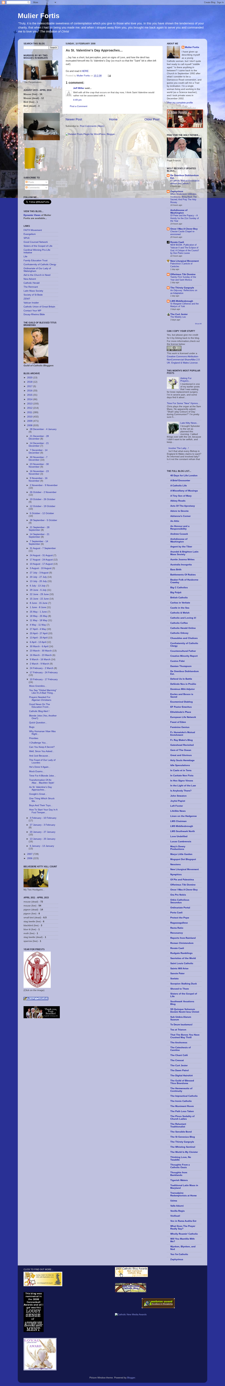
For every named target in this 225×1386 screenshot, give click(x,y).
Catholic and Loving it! (183, 618)
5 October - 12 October (42, 513)
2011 (30, 412)
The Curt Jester (179, 314)
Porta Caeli (176, 912)
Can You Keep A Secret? (42, 747)
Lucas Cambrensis (180, 841)
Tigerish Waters (179, 1180)
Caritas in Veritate (180, 602)
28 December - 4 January (43, 429)
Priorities (33, 738)
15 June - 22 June (39, 599)
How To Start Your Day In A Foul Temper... (43, 811)
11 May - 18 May (39, 620)
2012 (30, 408)
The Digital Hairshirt (181, 1075)
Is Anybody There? (181, 790)
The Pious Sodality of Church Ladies (182, 1117)
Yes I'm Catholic (179, 1254)
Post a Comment (78, 106)
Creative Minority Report (184, 656)
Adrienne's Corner (180, 516)
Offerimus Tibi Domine (183, 274)
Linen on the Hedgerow (183, 816)
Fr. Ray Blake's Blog (181, 740)
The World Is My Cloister (184, 1152)
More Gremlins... (38, 686)
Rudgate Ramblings (181, 953)
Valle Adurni (177, 1206)
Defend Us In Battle (181, 679)
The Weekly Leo (178, 317)
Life (25, 256)
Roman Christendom (181, 943)
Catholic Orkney (179, 633)
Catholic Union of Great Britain (39, 306)
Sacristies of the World (183, 958)
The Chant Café (179, 1055)
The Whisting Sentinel (182, 1147)
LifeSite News (178, 811)
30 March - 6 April (39, 646)
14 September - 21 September (39, 535)
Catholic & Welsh (180, 613)
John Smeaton (178, 796)
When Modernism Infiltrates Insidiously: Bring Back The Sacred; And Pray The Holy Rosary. (183, 198)
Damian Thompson (181, 666)
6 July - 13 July (38, 585)
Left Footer (176, 806)
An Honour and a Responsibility (179, 527)
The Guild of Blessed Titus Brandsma (182, 1082)
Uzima (173, 1200)
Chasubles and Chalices (184, 638)
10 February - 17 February (44, 679)
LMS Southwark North (182, 831)
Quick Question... (38, 722)
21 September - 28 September (39, 528)
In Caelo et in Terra (180, 770)
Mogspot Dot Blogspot (183, 859)
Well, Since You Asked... (41, 751)
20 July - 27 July (38, 577)
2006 (30, 858)
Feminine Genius (179, 727)
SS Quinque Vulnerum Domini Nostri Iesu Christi (184, 1010)
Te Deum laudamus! (181, 1024)
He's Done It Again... (39, 767)
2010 (30, 416)
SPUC (27, 238)
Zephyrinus (176, 191)
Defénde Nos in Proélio (183, 684)
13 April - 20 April (39, 637)
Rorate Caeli (177, 242)
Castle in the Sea (179, 608)
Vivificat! (175, 1216)
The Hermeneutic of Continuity (181, 1089)
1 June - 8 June (38, 607)
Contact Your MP (32, 310)
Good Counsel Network (36, 242)
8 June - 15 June (39, 603)
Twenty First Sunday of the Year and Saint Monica (183, 278)
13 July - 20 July (38, 581)
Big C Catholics (179, 587)
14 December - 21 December (39, 444)
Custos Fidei (177, 661)
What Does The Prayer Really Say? (182, 1227)
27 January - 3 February (42, 825)
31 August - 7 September (43, 548)
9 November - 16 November (38, 479)
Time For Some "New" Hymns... (183, 403)
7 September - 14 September (38, 542)
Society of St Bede (33, 295)
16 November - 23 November (39, 472)
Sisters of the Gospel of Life (38, 246)
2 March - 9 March (40, 663)
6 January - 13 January (42, 846)
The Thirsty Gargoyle (182, 287)
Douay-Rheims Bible (34, 314)
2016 (30, 390)
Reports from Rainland (183, 938)
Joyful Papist (177, 801)
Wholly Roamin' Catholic (184, 1234)
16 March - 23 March (41, 655)
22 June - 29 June (39, 594)
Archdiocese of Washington (178, 211)
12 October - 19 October (42, 506)
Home (113, 119)
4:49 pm (77, 100)
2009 (30, 421)
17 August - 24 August (41, 559)
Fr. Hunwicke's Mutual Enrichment (182, 733)
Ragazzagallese (179, 923)
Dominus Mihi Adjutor (182, 689)
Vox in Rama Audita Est (183, 1221)
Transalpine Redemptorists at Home (183, 1194)
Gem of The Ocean (180, 750)
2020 (30, 377)
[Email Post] (109, 75)
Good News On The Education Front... (39, 705)
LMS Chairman (178, 821)
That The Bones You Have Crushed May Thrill (184, 1036)
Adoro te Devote (179, 511)
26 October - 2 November (43, 492)
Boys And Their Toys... (41, 805)
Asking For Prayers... (186, 379)
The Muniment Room (182, 1106)
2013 (30, 403)
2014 (30, 399)
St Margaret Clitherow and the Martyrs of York (184, 305)
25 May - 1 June (38, 612)
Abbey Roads (177, 501)
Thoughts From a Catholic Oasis (180, 1166)
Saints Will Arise (179, 968)
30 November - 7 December (38, 458)
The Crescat (177, 1060)
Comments (34, 187)
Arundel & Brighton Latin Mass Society (184, 553)
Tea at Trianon (178, 1029)
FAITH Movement (33, 230)
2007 (30, 854)
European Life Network (183, 717)
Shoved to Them (179, 989)
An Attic (174, 521)
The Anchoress (178, 1042)
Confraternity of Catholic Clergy (40, 264)
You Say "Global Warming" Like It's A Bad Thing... (43, 691)
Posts (31, 182)
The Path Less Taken (182, 1111)
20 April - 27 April (39, 633)
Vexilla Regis (177, 1211)
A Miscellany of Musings (184, 490)
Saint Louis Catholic (181, 963)
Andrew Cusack (179, 534)
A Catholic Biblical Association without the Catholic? (184, 182)
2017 (30, 386)
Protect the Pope (179, 917)
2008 (30, 425)
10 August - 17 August (41, 564)
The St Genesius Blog (182, 1137)
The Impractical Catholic (184, 1096)
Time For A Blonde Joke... (42, 775)
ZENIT (27, 299)
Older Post (151, 119)
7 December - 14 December (38, 451)
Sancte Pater (177, 973)
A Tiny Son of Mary (181, 496)
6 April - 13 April (38, 642)
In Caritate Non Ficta (181, 775)
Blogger (131, 1377)
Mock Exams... (36, 771)
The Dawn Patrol (179, 1070)
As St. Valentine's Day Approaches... (40, 788)
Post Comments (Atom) (92, 126)
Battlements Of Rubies (183, 574)
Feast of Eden (178, 722)
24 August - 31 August (41, 555)
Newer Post (74, 119)
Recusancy (176, 933)
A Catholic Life (178, 485)
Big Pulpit (175, 592)
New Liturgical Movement (184, 261)
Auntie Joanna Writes (182, 559)
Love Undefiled (178, 836)
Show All (198, 324)
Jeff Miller (78, 88)
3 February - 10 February (43, 818)
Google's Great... (38, 794)
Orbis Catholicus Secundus (179, 901)
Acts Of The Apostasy (182, 506)
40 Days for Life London (183, 475)
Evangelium (30, 234)
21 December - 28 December (39, 437)
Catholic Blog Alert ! (39, 711)
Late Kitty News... (189, 423)
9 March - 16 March (40, 659)
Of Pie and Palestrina (182, 879)
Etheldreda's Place (180, 712)
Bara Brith (176, 569)
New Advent (30, 279)
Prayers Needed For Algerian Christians (40, 698)
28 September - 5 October (43, 520)
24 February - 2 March (42, 668)
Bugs (31, 727)
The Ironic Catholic (181, 1101)
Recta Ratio (176, 928)
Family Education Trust (35, 260)
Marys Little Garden (181, 854)
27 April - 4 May (38, 629)
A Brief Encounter (180, 480)
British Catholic (179, 597)
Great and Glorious (181, 755)
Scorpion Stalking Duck (183, 983)
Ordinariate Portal (180, 907)
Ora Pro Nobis (178, 895)
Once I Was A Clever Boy (184, 229)
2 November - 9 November (44, 485)
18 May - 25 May (39, 616)
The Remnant (31, 287)
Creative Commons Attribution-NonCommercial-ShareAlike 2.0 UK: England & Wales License (183, 359)
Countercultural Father (183, 651)
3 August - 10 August (41, 568)
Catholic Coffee (179, 623)
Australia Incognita (181, 564)
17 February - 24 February (44, 672)
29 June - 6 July (38, 590)
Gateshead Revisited (182, 745)
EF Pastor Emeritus (181, 707)
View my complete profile (180, 102)
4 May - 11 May (38, 625)
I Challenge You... (38, 742)
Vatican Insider (31, 302)
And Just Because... (39, 756)
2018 (30, 382)
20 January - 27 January (42, 832)
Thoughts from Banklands (178, 1173)
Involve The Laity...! (179, 448)
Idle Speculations (180, 765)
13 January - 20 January (42, 839)
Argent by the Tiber (181, 546)
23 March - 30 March (41, 650)
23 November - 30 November (39, 465)
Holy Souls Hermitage (182, 760)
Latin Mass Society (33, 291)
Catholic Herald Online (183, 628)
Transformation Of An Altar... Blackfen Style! (41, 781)
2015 (30, 395)
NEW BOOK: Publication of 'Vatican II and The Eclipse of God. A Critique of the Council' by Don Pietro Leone (184, 249)
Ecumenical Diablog (181, 702)
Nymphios (176, 874)
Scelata (174, 978)
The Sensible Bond (181, 1132)
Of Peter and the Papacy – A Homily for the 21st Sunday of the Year (184, 218)
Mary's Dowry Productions (177, 847)
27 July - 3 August (39, 572)
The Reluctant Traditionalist (178, 1125)
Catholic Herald (32, 283)
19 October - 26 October (42, 499)
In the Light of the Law (183, 785)
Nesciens (175, 864)
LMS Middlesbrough (181, 301)
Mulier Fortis (38, 16)
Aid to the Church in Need (37, 275)
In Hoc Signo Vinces (181, 780)
